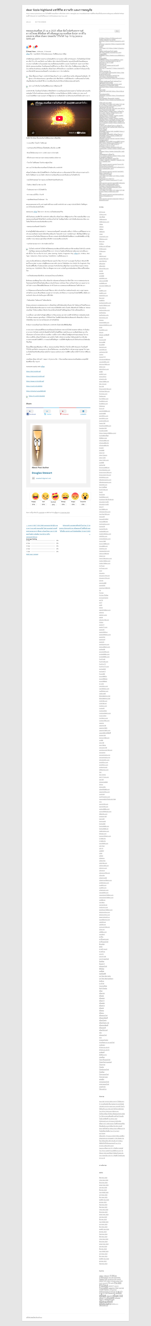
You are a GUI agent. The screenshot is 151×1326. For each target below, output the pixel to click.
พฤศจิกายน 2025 (104, 1200)
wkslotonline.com (104, 912)
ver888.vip (102, 900)
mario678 (102, 526)
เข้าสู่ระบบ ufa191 (104, 1047)
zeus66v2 (102, 934)
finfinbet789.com (104, 391)
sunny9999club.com (105, 811)
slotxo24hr (102, 787)
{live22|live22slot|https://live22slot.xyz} (111, 79)
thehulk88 (102, 824)
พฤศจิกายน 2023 (104, 1259)
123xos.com (102, 214)
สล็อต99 (101, 1008)
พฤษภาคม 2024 (103, 1244)
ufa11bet (102, 846)
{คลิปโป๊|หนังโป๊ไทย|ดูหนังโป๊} (109, 159)
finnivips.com (103, 394)
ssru (100, 802)
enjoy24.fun (102, 376)
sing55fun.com (103, 762)
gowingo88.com (104, 421)
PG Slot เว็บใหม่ (103, 595)
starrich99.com (103, 804)
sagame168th (103, 728)
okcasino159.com (104, 576)
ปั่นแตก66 (111, 1293)
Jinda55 (101, 448)
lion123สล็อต (103, 487)
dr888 (101, 372)
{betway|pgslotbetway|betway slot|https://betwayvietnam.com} (110, 186)
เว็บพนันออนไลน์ (104, 1069)
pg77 (100, 603)
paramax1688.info (104, 588)
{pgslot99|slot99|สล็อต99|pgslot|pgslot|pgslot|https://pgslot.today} (112, 138)
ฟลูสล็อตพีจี (102, 974)
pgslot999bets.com (105, 635)
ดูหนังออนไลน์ (103, 1292)
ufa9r (100, 853)
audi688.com (103, 283)
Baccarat (101, 298)
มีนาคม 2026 (103, 1190)
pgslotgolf (102, 639)
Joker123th (119, 1281)
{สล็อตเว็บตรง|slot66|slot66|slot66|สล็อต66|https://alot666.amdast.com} (112, 119)
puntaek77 (102, 671)
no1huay (102, 566)
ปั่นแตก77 (102, 964)
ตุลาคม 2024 (103, 1232)
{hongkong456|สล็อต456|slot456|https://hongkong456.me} (111, 95)
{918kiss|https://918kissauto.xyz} (110, 38)
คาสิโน (101, 937)
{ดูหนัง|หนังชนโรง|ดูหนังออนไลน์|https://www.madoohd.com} (111, 40)
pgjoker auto (103, 615)
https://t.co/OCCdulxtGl (37, 396)
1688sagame (103, 219)
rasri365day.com (104, 689)
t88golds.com (103, 814)
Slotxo (101, 784)
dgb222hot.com (104, 369)
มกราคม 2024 (103, 1254)
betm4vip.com (103, 318)
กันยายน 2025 (103, 1205)
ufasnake (102, 875)
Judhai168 (102, 465)
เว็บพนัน (101, 1067)
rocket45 (101, 708)
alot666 (101, 273)
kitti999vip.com (103, 477)
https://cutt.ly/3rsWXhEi (34, 386)
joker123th (102, 458)
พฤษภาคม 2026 (103, 1185)
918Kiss (101, 244)
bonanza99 (102, 340)
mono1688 (102, 541)
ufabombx (102, 861)
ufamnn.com (103, 868)
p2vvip (101, 580)
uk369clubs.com (104, 883)
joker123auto (103, 455)
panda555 (102, 585)
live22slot (102, 494)
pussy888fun (103, 676)
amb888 (101, 276)
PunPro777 (102, 664)
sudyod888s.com (104, 809)
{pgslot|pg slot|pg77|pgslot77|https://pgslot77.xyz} (112, 68)
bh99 (100, 327)
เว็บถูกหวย (102, 1065)
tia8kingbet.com (104, 831)
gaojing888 (102, 413)
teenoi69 (101, 819)
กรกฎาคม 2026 (103, 1180)
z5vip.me (102, 929)
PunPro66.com (103, 662)
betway (101, 320)
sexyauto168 (103, 748)
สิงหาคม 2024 (103, 1237)
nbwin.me (102, 556)
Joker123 (101, 453)
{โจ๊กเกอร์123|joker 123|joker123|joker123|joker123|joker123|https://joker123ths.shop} (111, 104)
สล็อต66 (101, 996)
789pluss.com (103, 239)
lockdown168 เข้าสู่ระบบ (106, 499)
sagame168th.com (104, 730)
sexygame (102, 752)
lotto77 (101, 507)
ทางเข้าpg (102, 951)
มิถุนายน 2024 (103, 1241)
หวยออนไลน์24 (103, 1040)
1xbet (101, 234)
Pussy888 (102, 674)
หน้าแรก (28, 22)
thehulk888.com (104, 826)
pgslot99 (101, 630)
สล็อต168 (102, 993)
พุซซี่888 (101, 971)
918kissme (102, 251)
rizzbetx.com (103, 706)
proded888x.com (104, 654)
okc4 (100, 571)
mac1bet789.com (104, 514)
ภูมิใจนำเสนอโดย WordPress (34, 1317)
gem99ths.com (103, 416)
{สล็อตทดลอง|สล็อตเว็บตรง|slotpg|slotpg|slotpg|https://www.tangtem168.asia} (112, 155)
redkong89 (102, 693)
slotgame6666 (103, 782)
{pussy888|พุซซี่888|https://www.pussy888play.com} (112, 55)
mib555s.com (103, 536)
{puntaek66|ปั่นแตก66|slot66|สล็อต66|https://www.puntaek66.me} (111, 99)
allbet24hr (102, 266)
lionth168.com (103, 490)
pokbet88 (102, 649)
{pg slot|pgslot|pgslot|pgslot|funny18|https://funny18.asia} (111, 164)
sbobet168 (102, 735)
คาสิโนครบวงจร (104, 939)
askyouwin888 (103, 281)
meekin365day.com (105, 534)
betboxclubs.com (104, 310)
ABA (100, 254)
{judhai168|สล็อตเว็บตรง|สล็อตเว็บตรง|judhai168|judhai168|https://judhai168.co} (111, 127)
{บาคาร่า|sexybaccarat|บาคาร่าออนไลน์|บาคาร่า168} (109, 61)
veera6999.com (103, 893)
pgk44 (101, 617)
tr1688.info (102, 838)
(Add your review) (32, 554)
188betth (102, 232)
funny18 (101, 408)
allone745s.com (104, 268)
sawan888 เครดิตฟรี (105, 733)
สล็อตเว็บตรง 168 (104, 1023)
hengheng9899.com (105, 426)
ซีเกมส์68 (101, 944)
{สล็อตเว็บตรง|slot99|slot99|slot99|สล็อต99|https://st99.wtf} (111, 116)
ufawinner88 (103, 878)
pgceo (101, 607)
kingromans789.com (105, 472)
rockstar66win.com (105, 713)
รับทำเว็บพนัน (103, 988)
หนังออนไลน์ (103, 1035)
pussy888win (103, 681)
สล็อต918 (102, 1006)
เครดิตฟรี (101, 1052)
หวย (100, 1038)
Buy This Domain (40, 22)
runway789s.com (104, 721)
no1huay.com (103, 568)
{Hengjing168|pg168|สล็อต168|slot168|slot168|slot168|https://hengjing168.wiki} (112, 108)
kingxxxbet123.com (105, 475)
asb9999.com (103, 278)
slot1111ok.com (104, 777)
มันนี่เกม (101, 981)
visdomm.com (103, 907)
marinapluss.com (104, 524)
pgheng (101, 612)
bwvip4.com (103, 347)
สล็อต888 (102, 1003)
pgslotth (101, 642)
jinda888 (101, 450)
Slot (100, 772)
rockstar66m (103, 711)
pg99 (100, 605)
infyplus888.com (104, 440)
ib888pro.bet (103, 438)
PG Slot (101, 593)
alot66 (101, 271)
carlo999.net (103, 349)
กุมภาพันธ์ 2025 (103, 1222)
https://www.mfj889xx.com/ (107, 433)
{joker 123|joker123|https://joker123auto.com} (111, 48)
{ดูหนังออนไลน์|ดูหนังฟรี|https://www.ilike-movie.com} (110, 83)
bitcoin (101, 332)
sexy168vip (102, 745)
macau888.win (103, 521)
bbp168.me (102, 308)
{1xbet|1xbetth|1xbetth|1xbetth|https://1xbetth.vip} (111, 160)
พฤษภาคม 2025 (103, 1214)
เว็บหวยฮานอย (103, 1077)
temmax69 (102, 821)
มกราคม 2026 (103, 1195)
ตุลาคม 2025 (103, 1202)
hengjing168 (103, 428)
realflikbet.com (103, 691)
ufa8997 (101, 851)
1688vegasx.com (104, 222)
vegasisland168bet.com (106, 895)
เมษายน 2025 (103, 1217)
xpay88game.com (104, 920)
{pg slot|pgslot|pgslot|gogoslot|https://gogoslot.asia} (111, 198)
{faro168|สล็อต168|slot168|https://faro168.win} (111, 91)
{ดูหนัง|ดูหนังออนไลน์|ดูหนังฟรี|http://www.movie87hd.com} (110, 51)
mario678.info (103, 529)
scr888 (101, 740)
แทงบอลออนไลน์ (104, 1082)
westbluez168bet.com (105, 910)
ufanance (102, 870)
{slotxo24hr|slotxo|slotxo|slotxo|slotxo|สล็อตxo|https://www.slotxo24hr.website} (112, 151)
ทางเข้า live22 (103, 949)
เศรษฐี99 (101, 1079)
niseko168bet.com (104, 561)
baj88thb (102, 300)
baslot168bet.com (104, 305)
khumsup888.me (104, 467)
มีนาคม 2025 (103, 1219)
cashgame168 (103, 352)
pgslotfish (102, 637)
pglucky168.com (104, 620)
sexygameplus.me (104, 755)
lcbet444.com (103, 485)
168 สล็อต (102, 217)
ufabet (101, 856)
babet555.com (103, 295)
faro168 (101, 386)
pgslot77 (101, 625)
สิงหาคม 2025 (103, 1207)
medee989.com (103, 531)
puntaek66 (102, 669)
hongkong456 (103, 431)
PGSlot (101, 622)
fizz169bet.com (103, 399)
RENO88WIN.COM (104, 696)
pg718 (101, 600)
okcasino (102, 573)
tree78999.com (103, 843)
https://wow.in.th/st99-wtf (35, 381)
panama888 (102, 583)
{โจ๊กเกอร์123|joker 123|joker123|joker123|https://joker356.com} (111, 175)
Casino (101, 354)
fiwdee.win (102, 396)
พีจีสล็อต (101, 969)
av (100, 288)
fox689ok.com (103, 401)
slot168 (101, 779)
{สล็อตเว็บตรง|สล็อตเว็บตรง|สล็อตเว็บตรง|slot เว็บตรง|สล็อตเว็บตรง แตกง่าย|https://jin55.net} (111, 112)
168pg (101, 224)
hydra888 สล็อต (103, 435)
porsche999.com (104, 652)
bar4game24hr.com (105, 303)
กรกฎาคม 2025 (103, 1210)
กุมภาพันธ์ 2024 (103, 1251)
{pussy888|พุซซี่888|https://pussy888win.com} (111, 59)
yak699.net (102, 922)
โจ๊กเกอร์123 (102, 1089)
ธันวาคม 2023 (103, 1256)
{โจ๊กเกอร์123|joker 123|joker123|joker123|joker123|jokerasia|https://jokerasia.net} (111, 190)
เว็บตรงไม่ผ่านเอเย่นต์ (105, 1062)
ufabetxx (102, 858)
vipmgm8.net (103, 905)
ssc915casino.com (104, 797)
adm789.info (103, 261)
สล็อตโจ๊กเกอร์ (103, 1030)
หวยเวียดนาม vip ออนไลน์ (106, 1042)
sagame (101, 723)
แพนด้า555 (102, 1087)
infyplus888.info (104, 443)
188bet (101, 229)
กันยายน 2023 (103, 1264)
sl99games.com (103, 770)
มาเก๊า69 (101, 983)
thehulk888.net (103, 829)
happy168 (102, 423)
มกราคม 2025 (103, 1224)
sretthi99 (41, 512)
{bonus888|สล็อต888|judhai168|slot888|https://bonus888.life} (111, 131)
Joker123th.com (104, 460)
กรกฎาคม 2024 (103, 1239)
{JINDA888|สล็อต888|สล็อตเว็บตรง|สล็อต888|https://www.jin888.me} (111, 135)
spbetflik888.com (104, 789)
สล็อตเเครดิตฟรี (103, 1025)
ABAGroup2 (102, 256)
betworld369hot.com (105, 325)
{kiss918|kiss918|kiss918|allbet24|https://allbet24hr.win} (111, 168)
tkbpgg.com (102, 834)
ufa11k (101, 848)
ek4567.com (102, 374)
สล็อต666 (102, 998)
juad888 (101, 463)
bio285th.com (103, 330)
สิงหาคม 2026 (103, 1178)
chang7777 (102, 357)
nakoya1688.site (104, 553)
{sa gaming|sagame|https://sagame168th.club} (112, 43)
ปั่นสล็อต (101, 961)
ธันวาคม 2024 (103, 1227)
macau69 (102, 517)
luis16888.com (103, 509)
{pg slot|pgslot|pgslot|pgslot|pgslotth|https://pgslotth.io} (111, 171)
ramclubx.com (103, 686)
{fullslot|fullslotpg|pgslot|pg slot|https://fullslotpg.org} (109, 76)
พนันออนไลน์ (103, 966)
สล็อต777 (102, 1001)
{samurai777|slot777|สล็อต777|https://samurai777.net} (110, 179)
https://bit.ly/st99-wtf (33, 371)
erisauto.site (103, 379)
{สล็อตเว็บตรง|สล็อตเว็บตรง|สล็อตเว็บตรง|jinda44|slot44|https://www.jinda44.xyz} (112, 122)
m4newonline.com (104, 512)
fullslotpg (102, 406)
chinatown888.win (104, 359)
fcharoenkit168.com (105, 389)
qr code (101, 684)
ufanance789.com (104, 873)
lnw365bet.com (103, 497)
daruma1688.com (104, 364)
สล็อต (28, 54)
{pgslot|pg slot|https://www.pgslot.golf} (109, 64)
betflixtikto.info (104, 315)
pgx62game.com (104, 644)
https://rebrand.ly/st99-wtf (35, 376)
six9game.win (103, 767)
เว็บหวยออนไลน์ (104, 1074)
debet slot (102, 367)
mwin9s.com (103, 549)
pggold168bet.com (105, 610)
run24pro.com (103, 718)
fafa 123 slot (102, 384)
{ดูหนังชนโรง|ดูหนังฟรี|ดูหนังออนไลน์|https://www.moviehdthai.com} (112, 86)
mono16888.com (104, 544)
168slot (101, 227)
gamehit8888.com (104, 411)
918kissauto (102, 249)
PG (100, 590)
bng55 (101, 337)
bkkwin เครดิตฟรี (104, 335)
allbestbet (102, 263)
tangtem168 (103, 816)
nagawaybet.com (104, 551)
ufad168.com (103, 863)
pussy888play (103, 679)
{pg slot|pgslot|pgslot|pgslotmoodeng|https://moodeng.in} (111, 194)
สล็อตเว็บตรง (103, 1020)
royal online (102, 716)
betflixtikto (102, 313)
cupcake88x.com (104, 362)
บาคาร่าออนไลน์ (104, 959)
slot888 (101, 1290)
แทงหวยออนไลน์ (104, 1084)
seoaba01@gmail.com (43, 478)
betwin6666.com (104, 322)
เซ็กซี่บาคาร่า (103, 1055)
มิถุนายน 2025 (103, 1212)
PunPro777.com (104, 666)
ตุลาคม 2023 (103, 1261)
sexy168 (101, 743)
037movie (102, 212)
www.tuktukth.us (104, 917)
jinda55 (118, 1279)
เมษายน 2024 (103, 1246)
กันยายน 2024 (103, 1234)
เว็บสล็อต (101, 1072)
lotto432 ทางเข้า (104, 502)
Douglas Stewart (42, 472)
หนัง (100, 1033)
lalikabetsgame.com (105, 480)
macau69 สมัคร (103, 519)
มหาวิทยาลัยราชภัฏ (105, 976)
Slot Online (102, 775)
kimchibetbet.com (104, 470)
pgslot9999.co (103, 632)
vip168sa (101, 902)
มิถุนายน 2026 (103, 1182)
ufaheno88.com (104, 865)
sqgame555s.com (104, 792)
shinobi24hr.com (104, 760)
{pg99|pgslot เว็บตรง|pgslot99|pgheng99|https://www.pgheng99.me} (111, 72)
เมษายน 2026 (103, 1187)
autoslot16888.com (105, 286)
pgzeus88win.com (104, 647)
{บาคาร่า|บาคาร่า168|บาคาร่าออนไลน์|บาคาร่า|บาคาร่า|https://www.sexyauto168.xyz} (110, 145)
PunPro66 (102, 659)
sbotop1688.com (104, 738)
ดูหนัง (100, 947)
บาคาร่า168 (102, 956)
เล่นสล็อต (102, 1057)
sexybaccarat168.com (105, 750)
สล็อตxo (101, 1013)
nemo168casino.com (105, 558)
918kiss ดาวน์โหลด (104, 246)
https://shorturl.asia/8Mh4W (36, 391)
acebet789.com (103, 259)
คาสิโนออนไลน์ (103, 942)
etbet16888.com (104, 381)
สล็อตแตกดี (102, 1028)
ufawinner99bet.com (105, 880)
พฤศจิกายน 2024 (104, 1229)
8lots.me (101, 241)
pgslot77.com (103, 627)
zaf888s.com (103, 932)
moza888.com (103, 546)
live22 (101, 492)
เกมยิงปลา (102, 1045)
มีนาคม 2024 (103, 1249)
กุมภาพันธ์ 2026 (103, 1192)
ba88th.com (102, 290)
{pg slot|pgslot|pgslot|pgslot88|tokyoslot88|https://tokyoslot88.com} (112, 183)
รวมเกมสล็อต (103, 986)
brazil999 (102, 345)
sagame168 (102, 725)
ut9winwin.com (103, 890)
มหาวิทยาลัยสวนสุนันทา (106, 979)
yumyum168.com (104, 927)
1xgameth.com (103, 236)
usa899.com (102, 885)
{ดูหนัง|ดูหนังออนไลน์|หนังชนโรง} (110, 81)
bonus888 (102, 342)
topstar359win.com (105, 836)
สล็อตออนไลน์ (103, 1015)
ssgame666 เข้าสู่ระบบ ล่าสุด (107, 799)
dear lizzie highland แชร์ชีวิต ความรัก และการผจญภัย (59, 10)
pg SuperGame (103, 598)
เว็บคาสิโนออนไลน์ (104, 1060)
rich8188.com (103, 701)
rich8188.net (103, 703)
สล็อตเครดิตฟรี (103, 1018)
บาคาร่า (101, 954)
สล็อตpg (101, 1010)
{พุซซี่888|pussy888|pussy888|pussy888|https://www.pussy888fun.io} (111, 142)
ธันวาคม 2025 (103, 1197)
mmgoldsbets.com (105, 539)
